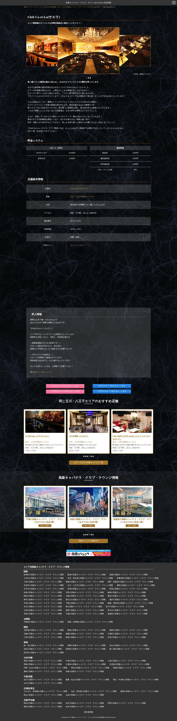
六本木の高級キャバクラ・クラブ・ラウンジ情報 (44, 578)
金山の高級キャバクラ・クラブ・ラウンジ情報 (128, 645)
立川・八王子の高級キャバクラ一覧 (88, 462)
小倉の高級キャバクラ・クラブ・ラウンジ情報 (127, 661)
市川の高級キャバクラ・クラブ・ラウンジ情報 (43, 607)
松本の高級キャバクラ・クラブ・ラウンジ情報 (85, 707)
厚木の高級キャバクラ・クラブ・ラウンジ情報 (43, 600)
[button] (86, 78)
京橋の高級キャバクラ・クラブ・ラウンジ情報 (43, 634)
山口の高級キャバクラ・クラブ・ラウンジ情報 (43, 683)
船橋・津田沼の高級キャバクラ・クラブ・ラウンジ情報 (130, 603)
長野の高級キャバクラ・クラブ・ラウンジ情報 (127, 703)
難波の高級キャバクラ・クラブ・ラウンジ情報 (87, 630)
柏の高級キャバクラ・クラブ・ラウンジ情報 (84, 607)
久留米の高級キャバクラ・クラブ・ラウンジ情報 (86, 664)
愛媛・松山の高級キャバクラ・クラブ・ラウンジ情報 (87, 680)
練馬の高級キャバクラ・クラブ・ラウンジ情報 (127, 592)
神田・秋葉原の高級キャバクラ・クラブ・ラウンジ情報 (130, 582)
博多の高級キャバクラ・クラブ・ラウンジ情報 (43, 661)
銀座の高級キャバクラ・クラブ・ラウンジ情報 (87, 575)
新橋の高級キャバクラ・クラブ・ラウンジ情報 (85, 582)
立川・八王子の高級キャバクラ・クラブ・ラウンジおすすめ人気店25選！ (79, 7)
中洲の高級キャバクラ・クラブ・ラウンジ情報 (85, 661)
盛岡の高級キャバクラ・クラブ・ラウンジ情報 (139, 691)
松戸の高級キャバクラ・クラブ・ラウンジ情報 (125, 607)
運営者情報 (88, 712)
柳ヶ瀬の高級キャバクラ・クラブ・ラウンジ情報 (129, 649)
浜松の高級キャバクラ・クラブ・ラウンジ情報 (43, 649)
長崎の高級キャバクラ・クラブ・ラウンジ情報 (85, 671)
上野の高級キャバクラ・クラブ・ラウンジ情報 (43, 582)
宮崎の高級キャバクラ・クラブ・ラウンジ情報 (132, 668)
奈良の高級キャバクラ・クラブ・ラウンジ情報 (127, 637)
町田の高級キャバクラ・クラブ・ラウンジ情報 (128, 589)
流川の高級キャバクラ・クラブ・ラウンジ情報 (43, 680)
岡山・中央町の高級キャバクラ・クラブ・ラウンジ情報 (135, 680)
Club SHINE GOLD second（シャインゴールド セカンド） (88, 437)
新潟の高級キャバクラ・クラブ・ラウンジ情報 (43, 703)
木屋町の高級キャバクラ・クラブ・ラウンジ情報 (128, 634)
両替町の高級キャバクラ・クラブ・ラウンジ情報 (86, 649)
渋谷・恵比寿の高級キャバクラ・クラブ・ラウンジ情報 (90, 578)
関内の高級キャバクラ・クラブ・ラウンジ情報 (43, 596)
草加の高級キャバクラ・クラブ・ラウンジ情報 (43, 614)
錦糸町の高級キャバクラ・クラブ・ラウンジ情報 (44, 575)
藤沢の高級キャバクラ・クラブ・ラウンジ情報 (128, 600)
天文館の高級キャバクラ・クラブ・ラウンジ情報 (129, 664)
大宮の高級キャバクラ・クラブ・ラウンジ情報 (43, 610)
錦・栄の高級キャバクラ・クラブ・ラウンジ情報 (44, 645)
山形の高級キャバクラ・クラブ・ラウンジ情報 (85, 695)
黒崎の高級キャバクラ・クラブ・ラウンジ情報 (43, 664)
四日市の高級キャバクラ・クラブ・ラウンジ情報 (44, 653)
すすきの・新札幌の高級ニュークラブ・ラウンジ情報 (45, 691)
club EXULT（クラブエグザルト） (126, 436)
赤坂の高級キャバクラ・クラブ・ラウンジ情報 (43, 592)
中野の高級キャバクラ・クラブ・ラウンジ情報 (85, 592)
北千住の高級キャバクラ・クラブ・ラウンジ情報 (44, 589)
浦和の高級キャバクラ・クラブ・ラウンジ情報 (85, 610)
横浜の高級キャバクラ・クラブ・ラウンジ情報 (127, 596)
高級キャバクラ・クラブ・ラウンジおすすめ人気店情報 (88, 3)
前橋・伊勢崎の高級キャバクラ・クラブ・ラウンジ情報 (90, 622)
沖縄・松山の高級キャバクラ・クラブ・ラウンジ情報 (45, 668)
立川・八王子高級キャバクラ (82, 197)
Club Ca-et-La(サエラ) (78, 189)
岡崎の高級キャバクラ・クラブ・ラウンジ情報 (87, 645)
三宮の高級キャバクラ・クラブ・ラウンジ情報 (43, 637)
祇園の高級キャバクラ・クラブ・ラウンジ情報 (85, 634)
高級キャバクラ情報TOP (88, 541)
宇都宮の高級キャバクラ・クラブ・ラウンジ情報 (44, 622)
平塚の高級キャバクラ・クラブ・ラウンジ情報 (43, 603)
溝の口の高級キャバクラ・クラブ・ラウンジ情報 (86, 600)
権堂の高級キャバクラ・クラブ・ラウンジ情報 (43, 707)
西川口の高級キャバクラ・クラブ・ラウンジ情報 (128, 610)
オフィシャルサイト (78, 245)
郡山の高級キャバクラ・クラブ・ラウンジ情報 (43, 695)
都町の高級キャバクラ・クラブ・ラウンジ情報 (43, 671)
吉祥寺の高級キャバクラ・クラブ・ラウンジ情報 (44, 585)
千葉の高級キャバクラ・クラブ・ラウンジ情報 (85, 603)
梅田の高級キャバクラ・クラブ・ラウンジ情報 (128, 630)
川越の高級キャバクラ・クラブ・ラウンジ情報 (85, 614)
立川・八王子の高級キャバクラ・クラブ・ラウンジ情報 (90, 585)
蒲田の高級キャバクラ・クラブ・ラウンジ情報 (136, 585)
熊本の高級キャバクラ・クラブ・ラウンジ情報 (90, 668)
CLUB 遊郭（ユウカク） (35, 436)
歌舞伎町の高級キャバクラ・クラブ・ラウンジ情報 (137, 578)
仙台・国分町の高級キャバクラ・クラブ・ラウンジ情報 (93, 691)
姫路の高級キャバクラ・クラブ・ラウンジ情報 (85, 637)
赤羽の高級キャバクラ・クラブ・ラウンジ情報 (87, 589)
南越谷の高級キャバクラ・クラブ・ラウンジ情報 (128, 614)
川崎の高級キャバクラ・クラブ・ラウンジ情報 (85, 596)
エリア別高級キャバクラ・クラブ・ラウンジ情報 (46, 567)
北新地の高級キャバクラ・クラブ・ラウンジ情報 (44, 630)
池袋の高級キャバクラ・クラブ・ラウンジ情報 (128, 575)
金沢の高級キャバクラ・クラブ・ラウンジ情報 (85, 703)
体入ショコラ (46, 372)
